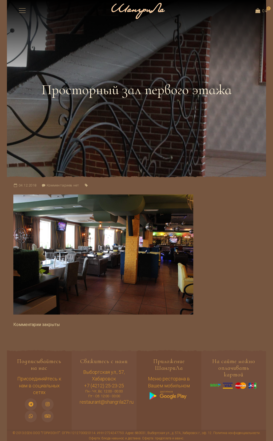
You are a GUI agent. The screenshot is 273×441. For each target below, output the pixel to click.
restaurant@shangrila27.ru (107, 402)
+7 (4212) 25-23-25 (104, 385)
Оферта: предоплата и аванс (162, 438)
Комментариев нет (63, 185)
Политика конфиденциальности (236, 433)
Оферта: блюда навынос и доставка (114, 438)
